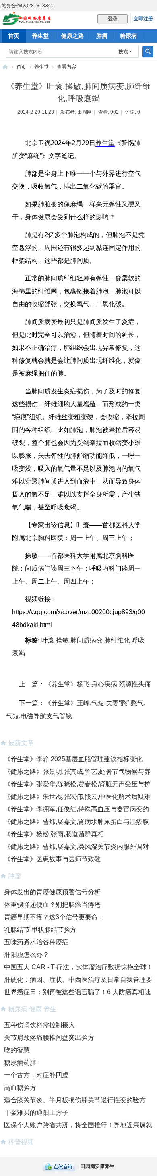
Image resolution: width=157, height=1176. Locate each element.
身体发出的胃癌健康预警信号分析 (52, 892)
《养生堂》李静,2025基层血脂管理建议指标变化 (73, 759)
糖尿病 (128, 36)
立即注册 (143, 18)
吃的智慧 (17, 1050)
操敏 (62, 640)
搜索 (123, 51)
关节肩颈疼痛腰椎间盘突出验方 (49, 1037)
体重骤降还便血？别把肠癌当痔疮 (52, 904)
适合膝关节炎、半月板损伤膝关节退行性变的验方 (75, 1100)
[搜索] (147, 51)
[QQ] (59, 1166)
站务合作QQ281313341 (28, 5)
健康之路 (72, 36)
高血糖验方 (20, 1087)
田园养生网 (5, 67)
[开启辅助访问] (155, 5)
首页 (13, 36)
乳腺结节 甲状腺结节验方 (40, 929)
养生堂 (40, 36)
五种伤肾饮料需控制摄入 (39, 1025)
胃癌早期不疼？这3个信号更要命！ (54, 917)
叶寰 (47, 640)
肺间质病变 (86, 640)
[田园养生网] (27, 21)
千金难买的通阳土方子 (36, 1112)
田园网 (84, 112)
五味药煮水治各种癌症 (36, 942)
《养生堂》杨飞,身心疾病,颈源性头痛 (98, 684)
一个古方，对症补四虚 (36, 1075)
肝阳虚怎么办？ (26, 954)
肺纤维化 (117, 640)
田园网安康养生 (97, 1166)
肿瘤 (101, 36)
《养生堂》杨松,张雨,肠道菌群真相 (54, 834)
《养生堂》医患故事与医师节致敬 (52, 859)
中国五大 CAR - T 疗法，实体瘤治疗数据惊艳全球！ (78, 967)
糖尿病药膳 (20, 1062)
